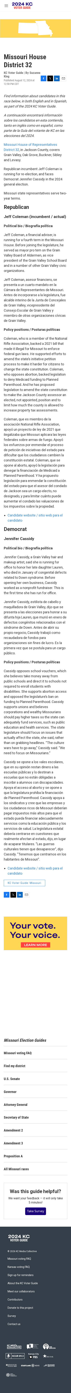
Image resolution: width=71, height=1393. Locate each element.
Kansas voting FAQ (19, 1267)
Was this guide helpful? (35, 1191)
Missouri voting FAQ (18, 1053)
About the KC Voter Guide (23, 1283)
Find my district (14, 1066)
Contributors (15, 1299)
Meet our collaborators (21, 1291)
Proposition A (13, 1156)
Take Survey (35, 1211)
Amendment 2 (13, 1130)
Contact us (14, 1324)
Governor (10, 1092)
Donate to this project (20, 1307)
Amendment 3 (13, 1143)
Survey (12, 1316)
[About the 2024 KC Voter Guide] (35, 933)
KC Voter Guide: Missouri (24, 882)
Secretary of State (16, 1117)
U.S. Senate (12, 1079)
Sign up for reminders (21, 1275)
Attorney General (15, 1105)
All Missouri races (16, 1169)
